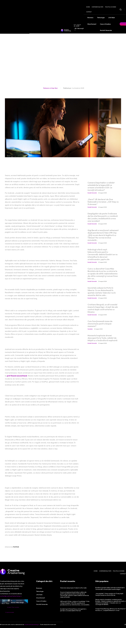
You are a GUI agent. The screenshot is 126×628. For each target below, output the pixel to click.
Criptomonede (9, 612)
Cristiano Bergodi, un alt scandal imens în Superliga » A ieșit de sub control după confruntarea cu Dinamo (103, 308)
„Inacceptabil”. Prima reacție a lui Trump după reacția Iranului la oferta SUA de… (109, 594)
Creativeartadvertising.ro (31, 624)
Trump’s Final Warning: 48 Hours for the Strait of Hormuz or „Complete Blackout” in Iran (110, 609)
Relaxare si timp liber (50, 88)
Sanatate (90, 329)
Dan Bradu (16, 547)
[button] (120, 9)
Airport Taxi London (13, 607)
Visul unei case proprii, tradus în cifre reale (73, 588)
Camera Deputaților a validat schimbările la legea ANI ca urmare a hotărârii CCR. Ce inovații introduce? (101, 186)
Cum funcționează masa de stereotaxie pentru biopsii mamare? (100, 323)
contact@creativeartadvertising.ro (11, 596)
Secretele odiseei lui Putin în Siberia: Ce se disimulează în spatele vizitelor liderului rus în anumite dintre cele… (102, 291)
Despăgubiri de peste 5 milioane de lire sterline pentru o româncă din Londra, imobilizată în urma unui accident (103, 217)
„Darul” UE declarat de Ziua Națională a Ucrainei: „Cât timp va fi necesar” (103, 201)
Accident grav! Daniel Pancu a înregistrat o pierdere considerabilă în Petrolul (73, 609)
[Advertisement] (63, 48)
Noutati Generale (92, 193)
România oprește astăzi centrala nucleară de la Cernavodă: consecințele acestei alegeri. (110, 588)
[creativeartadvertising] (66, 30)
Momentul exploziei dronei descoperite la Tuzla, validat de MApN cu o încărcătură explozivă (102, 338)
